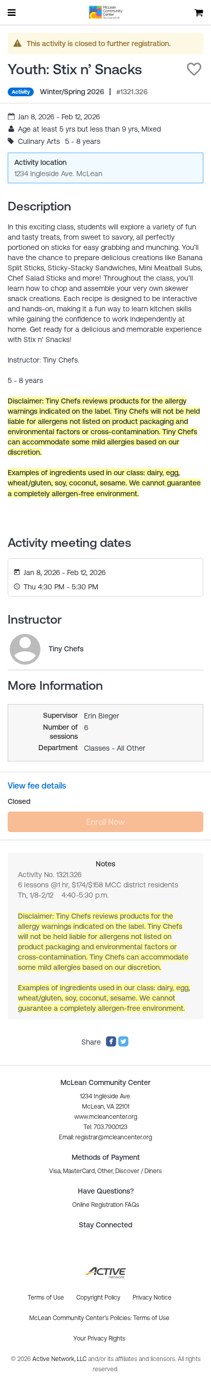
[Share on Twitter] (123, 1044)
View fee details (37, 785)
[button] (194, 69)
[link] (25, 649)
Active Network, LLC (60, 1359)
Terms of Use (151, 1318)
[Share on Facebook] (111, 1044)
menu (12, 12)
